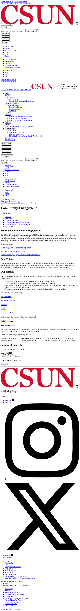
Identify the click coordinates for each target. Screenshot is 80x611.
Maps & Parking (10, 570)
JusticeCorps (9, 138)
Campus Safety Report (12, 602)
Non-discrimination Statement (15, 594)
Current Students (10, 59)
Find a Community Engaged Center (21, 120)
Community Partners (12, 103)
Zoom (7, 56)
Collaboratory (7, 321)
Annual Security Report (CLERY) (16, 598)
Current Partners (14, 109)
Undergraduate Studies (8, 80)
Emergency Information (13, 567)
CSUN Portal (9, 47)
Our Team (12, 97)
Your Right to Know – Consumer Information (20, 578)
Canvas (7, 52)
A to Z (7, 561)
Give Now (4, 583)
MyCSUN (4, 43)
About (7, 93)
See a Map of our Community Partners (13, 251)
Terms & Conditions (11, 592)
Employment (9, 569)
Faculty (8, 122)
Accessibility (9, 563)
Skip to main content (20, 2)
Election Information (16, 134)
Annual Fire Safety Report (13, 600)
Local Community (11, 65)
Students (8, 113)
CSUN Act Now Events (17, 132)
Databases (12, 111)
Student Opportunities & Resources (20, 117)
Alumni (7, 63)
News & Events (10, 140)
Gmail (7, 48)
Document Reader (11, 604)
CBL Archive (13, 99)
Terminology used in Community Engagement (16, 248)
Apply (7, 74)
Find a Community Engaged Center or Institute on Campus (20, 255)
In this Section (6, 213)
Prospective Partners (15, 107)
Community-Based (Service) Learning (21, 126)
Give (6, 76)
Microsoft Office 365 (12, 50)
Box (6, 54)
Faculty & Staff (10, 61)
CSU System (9, 606)
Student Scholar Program (17, 118)
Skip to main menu (7, 2)
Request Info (9, 70)
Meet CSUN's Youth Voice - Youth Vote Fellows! (25, 136)
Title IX (7, 591)
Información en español (12, 67)
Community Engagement (9, 81)
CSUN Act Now (10, 128)
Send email (4, 364)
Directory (8, 565)
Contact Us (4, 396)
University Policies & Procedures (16, 576)
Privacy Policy (10, 596)
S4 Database (9, 219)
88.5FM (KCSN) (10, 574)
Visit (6, 72)
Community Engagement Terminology (21, 101)
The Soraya (9, 572)
